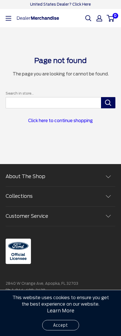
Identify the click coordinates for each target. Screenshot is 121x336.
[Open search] (88, 18)
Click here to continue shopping (60, 120)
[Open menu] (8, 18)
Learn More (60, 310)
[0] (110, 18)
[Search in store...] (108, 102)
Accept (60, 325)
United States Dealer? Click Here (60, 4)
